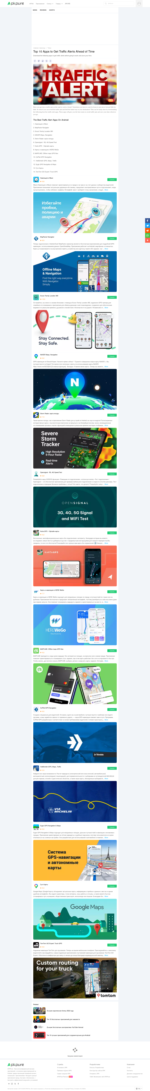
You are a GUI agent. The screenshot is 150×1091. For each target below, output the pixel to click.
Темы (49, 48)
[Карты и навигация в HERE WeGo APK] (36, 592)
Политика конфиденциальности (54, 1088)
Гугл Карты (44, 884)
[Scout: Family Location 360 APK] (36, 297)
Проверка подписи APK (64, 1070)
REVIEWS (43, 10)
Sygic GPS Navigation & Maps (50, 826)
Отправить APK (94, 1074)
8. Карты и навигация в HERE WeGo (46, 150)
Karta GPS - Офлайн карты (49, 531)
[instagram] (12, 1083)
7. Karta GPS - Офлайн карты (43, 146)
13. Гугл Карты (38, 168)
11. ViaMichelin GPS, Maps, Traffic (45, 161)
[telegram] (9, 1083)
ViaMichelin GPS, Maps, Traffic (50, 767)
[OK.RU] (18, 1083)
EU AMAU (83, 1088)
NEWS (35, 10)
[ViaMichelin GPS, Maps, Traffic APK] (36, 768)
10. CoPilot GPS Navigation (42, 157)
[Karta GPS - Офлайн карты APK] (36, 533)
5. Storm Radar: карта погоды (43, 138)
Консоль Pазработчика (97, 1067)
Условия (76, 1088)
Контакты (130, 1070)
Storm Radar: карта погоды (49, 413)
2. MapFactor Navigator (41, 127)
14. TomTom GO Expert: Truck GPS (45, 172)
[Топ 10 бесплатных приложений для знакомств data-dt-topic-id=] (39, 1019)
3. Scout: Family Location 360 (43, 131)
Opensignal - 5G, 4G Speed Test (51, 472)
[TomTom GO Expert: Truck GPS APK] (36, 945)
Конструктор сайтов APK (97, 1070)
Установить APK (62, 1067)
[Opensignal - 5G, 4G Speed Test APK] (36, 474)
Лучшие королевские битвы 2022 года (60, 1011)
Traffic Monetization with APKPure (100, 1077)
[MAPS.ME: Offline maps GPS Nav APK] (36, 651)
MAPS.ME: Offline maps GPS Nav (51, 649)
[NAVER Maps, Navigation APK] (36, 356)
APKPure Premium (62, 1077)
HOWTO (52, 10)
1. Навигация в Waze (40, 124)
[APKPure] (16, 3)
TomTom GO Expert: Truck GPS (51, 943)
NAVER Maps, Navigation (48, 355)
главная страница (39, 48)
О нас (129, 1067)
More (106, 190)
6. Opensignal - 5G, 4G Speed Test (45, 142)
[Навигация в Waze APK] (36, 179)
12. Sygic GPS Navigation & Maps (44, 164)
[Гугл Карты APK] (36, 886)
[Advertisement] (75, 28)
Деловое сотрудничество (135, 1074)
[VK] (15, 1083)
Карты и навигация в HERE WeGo (52, 590)
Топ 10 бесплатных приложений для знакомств (63, 1019)
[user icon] (139, 3)
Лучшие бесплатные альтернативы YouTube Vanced (65, 1027)
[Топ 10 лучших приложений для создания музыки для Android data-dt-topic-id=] (39, 1035)
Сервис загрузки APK (63, 1074)
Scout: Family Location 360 (49, 296)
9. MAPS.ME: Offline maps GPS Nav (45, 153)
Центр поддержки (132, 1077)
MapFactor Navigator (47, 237)
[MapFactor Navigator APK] (36, 238)
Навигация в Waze (46, 178)
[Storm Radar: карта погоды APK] (36, 415)
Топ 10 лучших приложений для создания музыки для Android (68, 1035)
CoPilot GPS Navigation (48, 708)
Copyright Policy (68, 1088)
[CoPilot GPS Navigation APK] (36, 709)
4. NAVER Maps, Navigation (42, 135)
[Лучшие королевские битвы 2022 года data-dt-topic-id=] (39, 1010)
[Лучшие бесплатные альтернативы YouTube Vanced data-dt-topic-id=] (39, 1027)
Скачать (112, 179)
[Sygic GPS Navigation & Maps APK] (36, 827)
